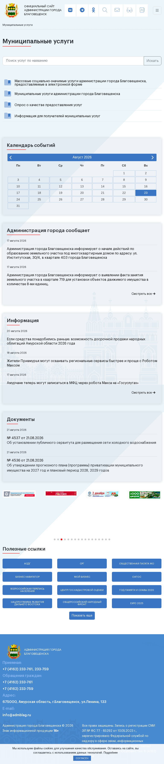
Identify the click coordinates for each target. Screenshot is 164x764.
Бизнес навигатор (27, 577)
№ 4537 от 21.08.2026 (25, 438)
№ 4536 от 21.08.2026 (25, 460)
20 (82, 192)
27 (82, 199)
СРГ (82, 563)
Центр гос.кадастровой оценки (82, 590)
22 (124, 192)
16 (146, 186)
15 (124, 186)
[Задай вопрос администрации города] (117, 10)
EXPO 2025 (136, 603)
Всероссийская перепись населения (27, 590)
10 (18, 186)
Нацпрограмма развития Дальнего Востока (27, 603)
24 (18, 199)
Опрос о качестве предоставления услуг (48, 105)
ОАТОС (136, 577)
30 (146, 199)
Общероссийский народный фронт (82, 603)
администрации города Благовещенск (43, 10)
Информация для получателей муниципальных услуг (57, 116)
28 (102, 199)
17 (18, 192)
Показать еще (82, 615)
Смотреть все (142, 293)
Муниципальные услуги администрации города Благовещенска (67, 94)
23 (146, 192)
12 (60, 186)
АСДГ (27, 563)
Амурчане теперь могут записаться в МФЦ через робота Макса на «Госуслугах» (73, 383)
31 (18, 205)
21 (102, 192)
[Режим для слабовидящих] (129, 10)
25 (39, 199)
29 (124, 199)
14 (102, 186)
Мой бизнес (82, 577)
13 (82, 186)
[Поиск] (105, 10)
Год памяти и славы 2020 (136, 590)
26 (60, 199)
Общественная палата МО (136, 563)
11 (39, 186)
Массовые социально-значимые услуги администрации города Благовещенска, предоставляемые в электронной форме (81, 82)
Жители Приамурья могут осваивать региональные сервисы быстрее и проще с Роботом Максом (82, 363)
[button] (55, 539)
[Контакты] (142, 10)
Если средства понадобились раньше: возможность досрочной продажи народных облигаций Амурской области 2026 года (76, 341)
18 (39, 192)
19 (60, 192)
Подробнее (111, 752)
